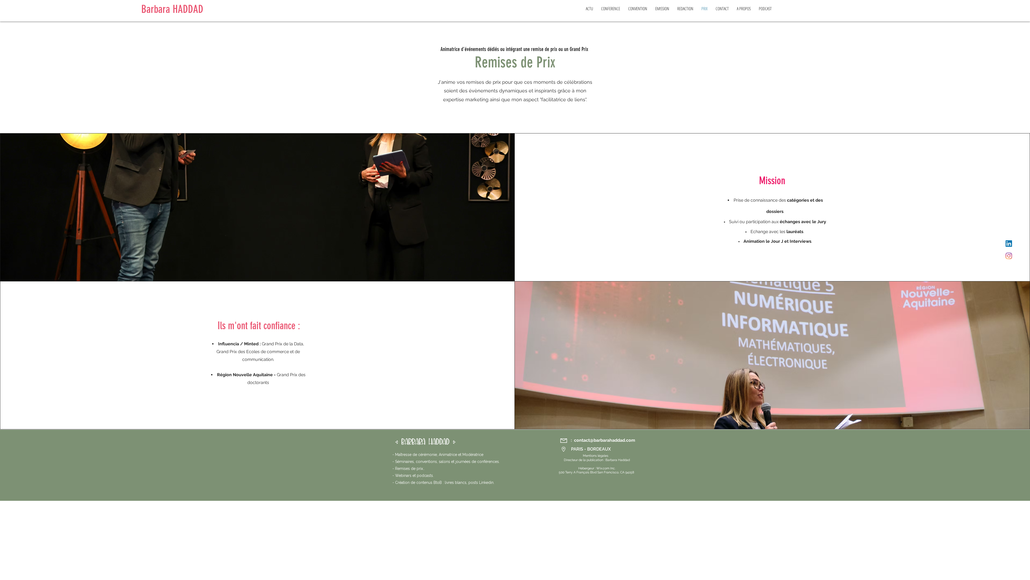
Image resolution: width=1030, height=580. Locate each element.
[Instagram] (1009, 256)
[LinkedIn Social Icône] (1009, 243)
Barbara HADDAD (172, 9)
